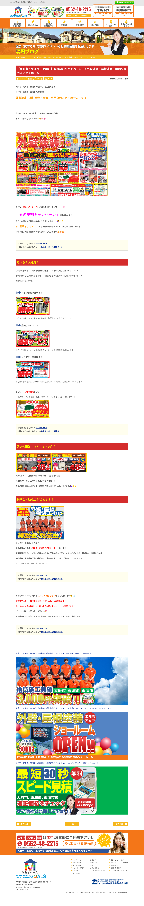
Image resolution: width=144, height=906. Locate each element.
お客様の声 (80, 25)
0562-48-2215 (41, 244)
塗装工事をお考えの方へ (17, 25)
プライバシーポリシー (97, 870)
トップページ (76, 860)
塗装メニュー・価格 (117, 860)
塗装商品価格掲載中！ (48, 25)
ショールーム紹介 (111, 25)
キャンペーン (21, 79)
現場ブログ (95, 25)
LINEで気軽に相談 (126, 2)
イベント (39, 79)
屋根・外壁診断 (116, 868)
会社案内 (75, 870)
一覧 (72, 823)
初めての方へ (76, 863)
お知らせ (31, 79)
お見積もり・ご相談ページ (52, 247)
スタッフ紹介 (76, 873)
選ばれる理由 (33, 25)
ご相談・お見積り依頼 (81, 843)
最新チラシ (48, 79)
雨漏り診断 (114, 865)
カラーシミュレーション (119, 870)
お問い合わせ (94, 868)
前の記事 (120, 823)
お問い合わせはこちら (126, 25)
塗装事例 (64, 25)
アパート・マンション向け (119, 863)
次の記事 (24, 823)
